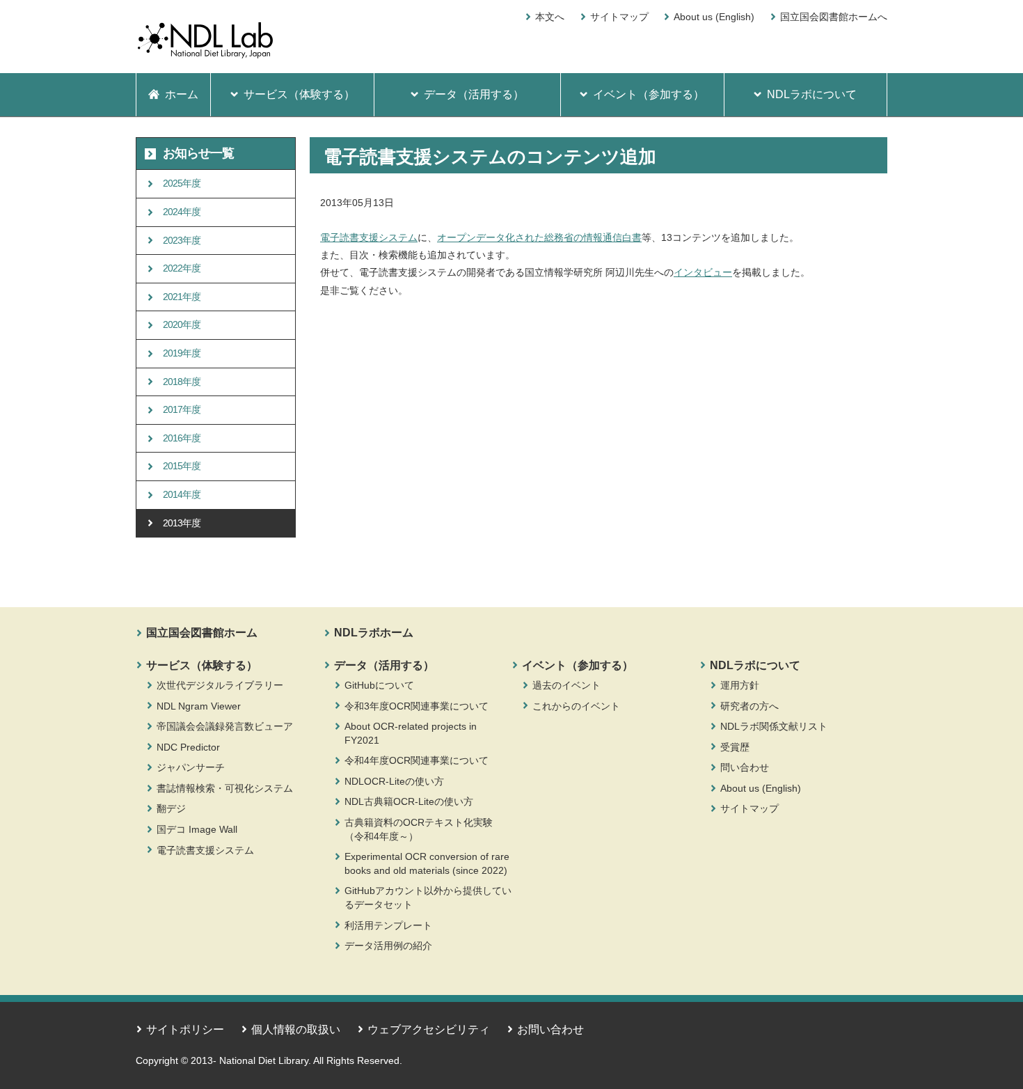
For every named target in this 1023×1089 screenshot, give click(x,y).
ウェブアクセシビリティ (428, 1029)
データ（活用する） (384, 665)
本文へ (549, 16)
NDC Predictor (188, 747)
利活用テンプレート (388, 925)
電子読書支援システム (369, 237)
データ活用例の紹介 (388, 945)
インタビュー (703, 272)
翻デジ (171, 808)
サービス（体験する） (201, 665)
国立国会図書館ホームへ (833, 16)
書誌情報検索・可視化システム (225, 788)
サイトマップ (619, 16)
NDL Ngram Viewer (199, 706)
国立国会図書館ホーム (201, 632)
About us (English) (714, 16)
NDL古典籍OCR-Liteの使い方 (408, 801)
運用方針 (739, 685)
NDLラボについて (755, 665)
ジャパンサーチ (191, 767)
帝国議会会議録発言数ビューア (225, 726)
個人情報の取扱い (295, 1029)
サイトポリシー (185, 1029)
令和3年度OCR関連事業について (416, 706)
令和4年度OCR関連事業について (416, 760)
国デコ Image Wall (197, 829)
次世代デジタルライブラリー (220, 685)
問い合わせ (744, 767)
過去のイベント (566, 685)
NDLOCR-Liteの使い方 (394, 781)
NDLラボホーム (373, 632)
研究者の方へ (749, 706)
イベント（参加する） (577, 665)
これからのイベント (576, 706)
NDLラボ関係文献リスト (773, 726)
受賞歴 (735, 747)
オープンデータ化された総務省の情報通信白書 (539, 237)
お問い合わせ (550, 1029)
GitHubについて (379, 685)
